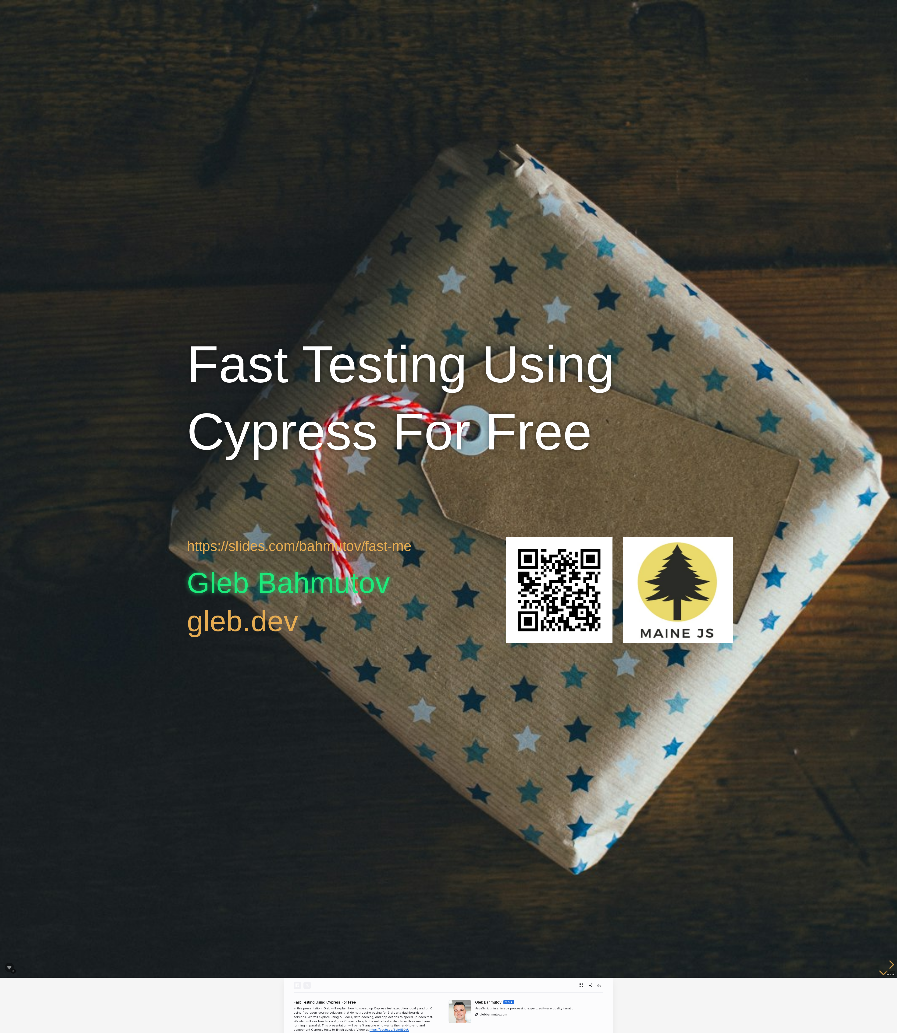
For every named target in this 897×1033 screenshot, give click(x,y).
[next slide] (891, 964)
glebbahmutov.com (493, 1014)
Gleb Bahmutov (488, 1002)
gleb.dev (243, 621)
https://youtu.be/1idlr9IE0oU (389, 1029)
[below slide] (883, 974)
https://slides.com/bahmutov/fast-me (299, 546)
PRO (507, 1002)
